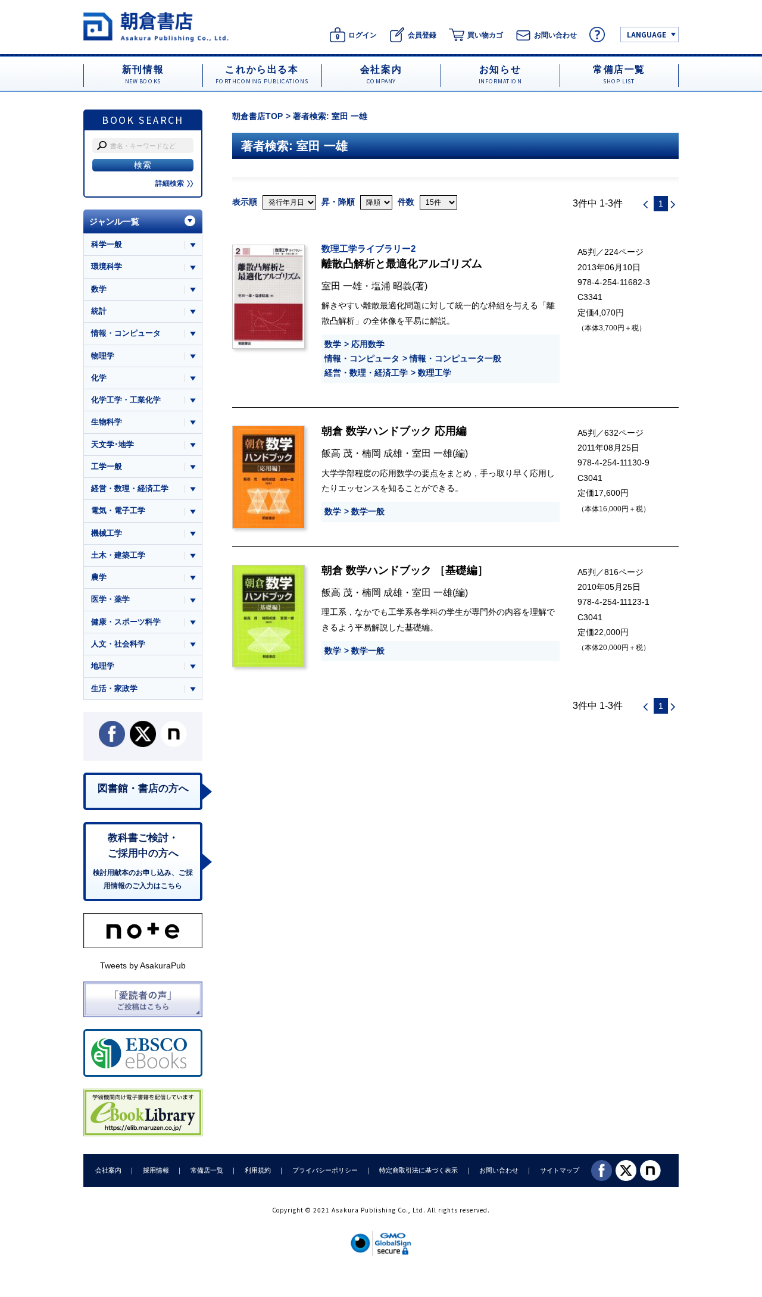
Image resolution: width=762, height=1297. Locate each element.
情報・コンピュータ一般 (455, 358)
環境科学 (106, 266)
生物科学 (106, 421)
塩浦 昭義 (391, 285)
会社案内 (108, 1170)
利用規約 (258, 1170)
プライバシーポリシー (325, 1170)
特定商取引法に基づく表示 (418, 1170)
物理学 (102, 355)
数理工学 (434, 372)
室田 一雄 (341, 285)
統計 (99, 311)
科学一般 (106, 244)
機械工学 (106, 533)
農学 (99, 577)
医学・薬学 (110, 599)
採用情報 (156, 1170)
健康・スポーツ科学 (126, 621)
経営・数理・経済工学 (366, 372)
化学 (99, 377)
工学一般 (106, 466)
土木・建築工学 (118, 555)
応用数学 (368, 344)
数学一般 (368, 511)
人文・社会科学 (118, 643)
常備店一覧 (206, 1170)
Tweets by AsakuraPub (143, 965)
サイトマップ (559, 1170)
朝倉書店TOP (257, 116)
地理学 (102, 665)
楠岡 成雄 (382, 453)
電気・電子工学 (118, 510)
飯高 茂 (336, 453)
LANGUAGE (646, 34)
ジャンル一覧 (114, 221)
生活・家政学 (114, 688)
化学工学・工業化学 (126, 399)
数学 (332, 344)
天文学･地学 (112, 444)
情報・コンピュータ (361, 358)
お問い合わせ (499, 1170)
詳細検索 (169, 183)
